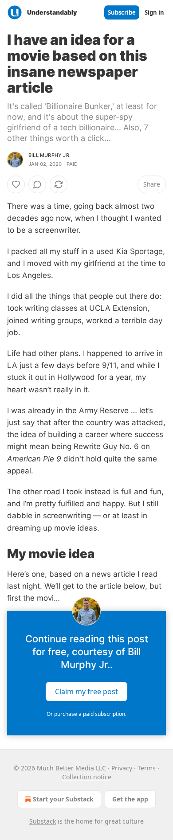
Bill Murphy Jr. (49, 155)
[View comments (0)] (37, 184)
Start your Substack (63, 799)
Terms (147, 768)
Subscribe (122, 12)
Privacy (121, 768)
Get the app (130, 799)
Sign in (154, 12)
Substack (42, 821)
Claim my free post (86, 691)
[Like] (16, 184)
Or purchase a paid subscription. (86, 714)
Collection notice (86, 777)
